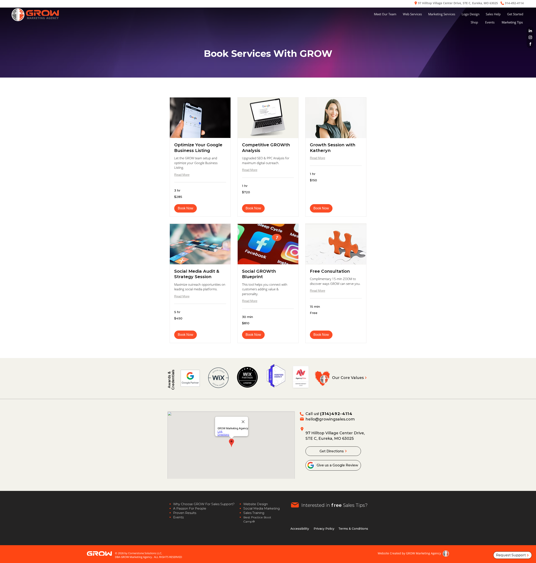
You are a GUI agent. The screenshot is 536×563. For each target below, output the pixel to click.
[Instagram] (530, 37)
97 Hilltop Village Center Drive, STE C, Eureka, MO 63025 (458, 3)
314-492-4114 (514, 3)
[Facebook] (530, 44)
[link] (200, 147)
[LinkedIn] (530, 30)
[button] (412, 14)
